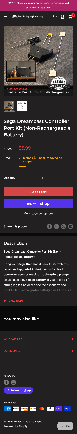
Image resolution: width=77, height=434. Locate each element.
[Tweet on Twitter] (63, 226)
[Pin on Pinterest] (56, 226)
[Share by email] (70, 226)
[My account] (62, 17)
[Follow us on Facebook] (6, 382)
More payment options (38, 213)
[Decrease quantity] (23, 178)
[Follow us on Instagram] (13, 382)
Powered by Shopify (15, 426)
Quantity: (10, 178)
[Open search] (55, 17)
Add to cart (38, 192)
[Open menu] (5, 16)
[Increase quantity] (42, 178)
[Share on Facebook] (49, 226)
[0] (70, 17)
